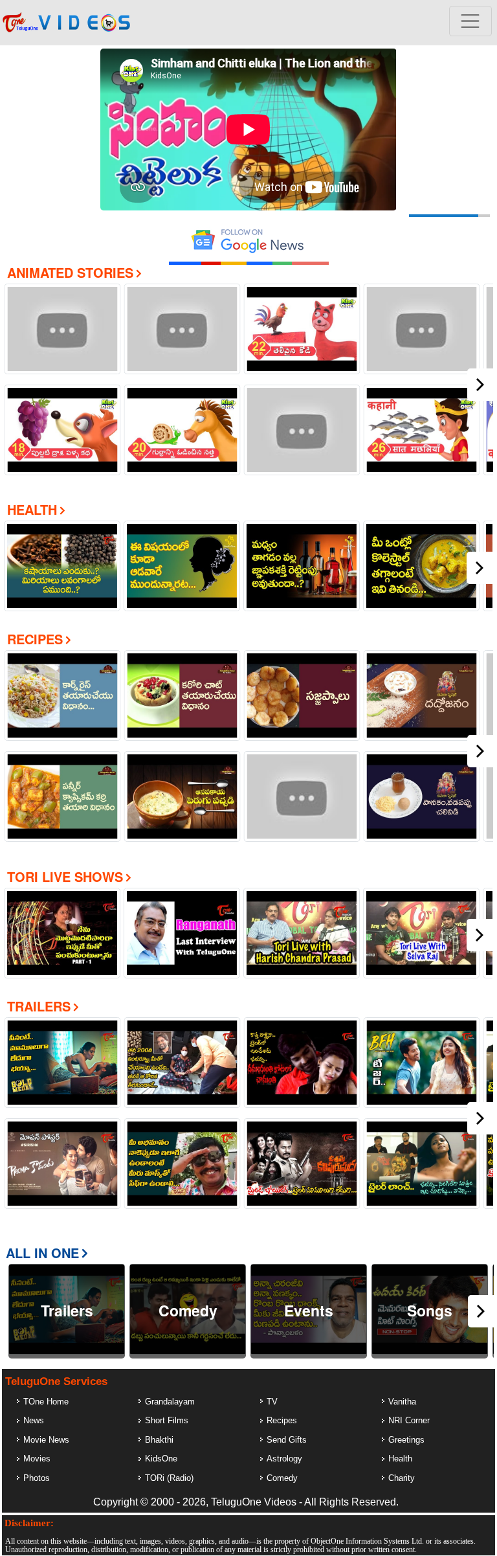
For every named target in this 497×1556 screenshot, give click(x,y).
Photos (36, 1478)
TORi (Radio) (169, 1478)
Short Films (166, 1420)
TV (272, 1401)
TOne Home (46, 1401)
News (33, 1420)
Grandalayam (170, 1401)
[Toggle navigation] (470, 21)
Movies (36, 1458)
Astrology (284, 1458)
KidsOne (161, 1458)
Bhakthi (159, 1440)
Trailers (39, 1006)
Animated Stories (70, 272)
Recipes (35, 638)
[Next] (480, 384)
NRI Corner (409, 1420)
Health (32, 509)
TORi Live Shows (65, 876)
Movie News (46, 1440)
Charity (401, 1478)
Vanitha (402, 1401)
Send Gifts (287, 1440)
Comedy (282, 1478)
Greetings (406, 1440)
